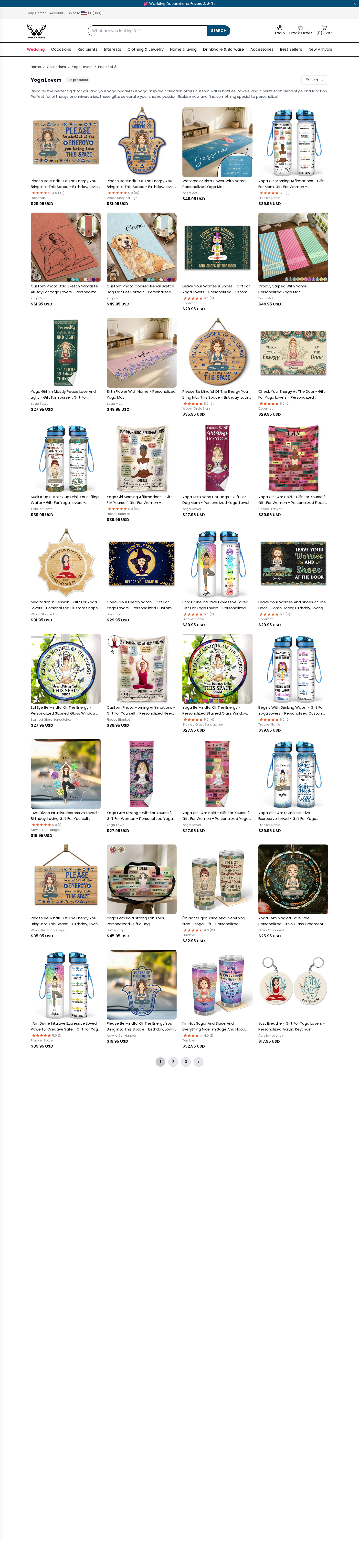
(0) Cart (324, 33)
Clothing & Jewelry (145, 49)
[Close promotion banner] (354, 4)
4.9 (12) (209, 930)
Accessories (262, 49)
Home (36, 66)
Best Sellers (291, 49)
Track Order (300, 33)
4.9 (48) (58, 193)
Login (280, 33)
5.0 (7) (209, 614)
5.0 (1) (57, 825)
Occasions (61, 49)
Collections (56, 66)
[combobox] (147, 30)
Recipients (87, 49)
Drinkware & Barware (223, 49)
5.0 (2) (209, 404)
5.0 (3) (285, 193)
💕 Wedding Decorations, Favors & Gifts (180, 3)
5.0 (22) (134, 509)
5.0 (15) (133, 193)
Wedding (36, 49)
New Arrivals (320, 49)
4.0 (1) (208, 1035)
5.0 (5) (209, 298)
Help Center (36, 13)
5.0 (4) (285, 614)
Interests (112, 49)
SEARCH (218, 30)
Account (56, 13)
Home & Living (183, 49)
